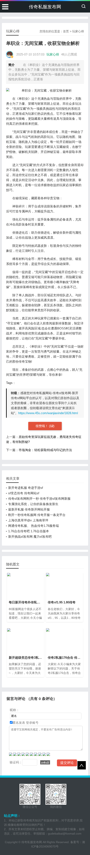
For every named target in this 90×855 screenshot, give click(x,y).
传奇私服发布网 (45, 6)
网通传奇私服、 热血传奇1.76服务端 (33, 525)
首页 (66, 31)
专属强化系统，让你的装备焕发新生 (33, 504)
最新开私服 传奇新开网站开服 (29, 509)
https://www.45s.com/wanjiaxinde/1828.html (48, 413)
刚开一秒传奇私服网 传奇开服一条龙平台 (37, 515)
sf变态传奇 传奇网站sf (23, 493)
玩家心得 (78, 31)
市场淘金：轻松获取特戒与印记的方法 (45, 450)
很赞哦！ (42, 426)
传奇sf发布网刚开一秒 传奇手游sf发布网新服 (39, 498)
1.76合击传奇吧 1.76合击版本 (28, 531)
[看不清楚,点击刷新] (45, 762)
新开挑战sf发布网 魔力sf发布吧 (30, 536)
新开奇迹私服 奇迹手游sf (25, 487)
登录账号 (32, 722)
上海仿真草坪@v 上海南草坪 (28, 520)
